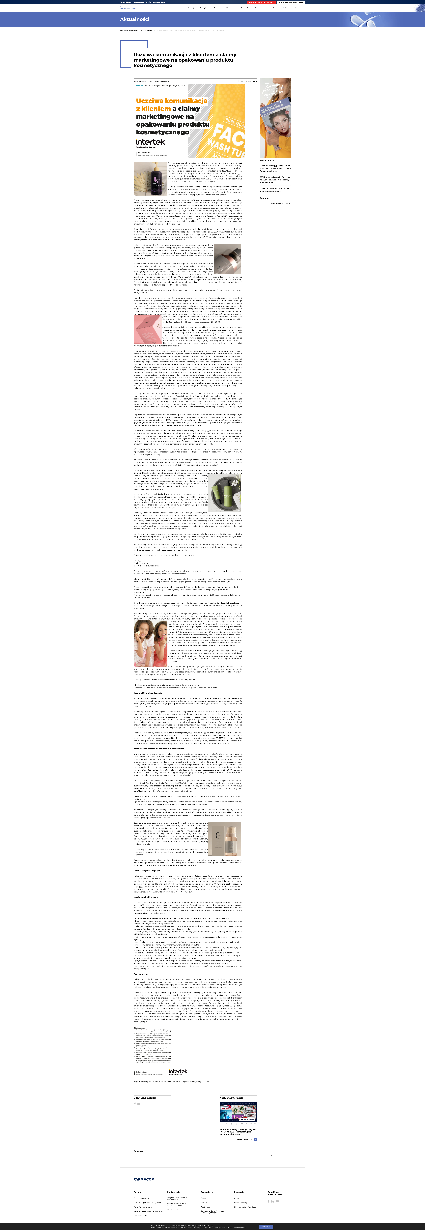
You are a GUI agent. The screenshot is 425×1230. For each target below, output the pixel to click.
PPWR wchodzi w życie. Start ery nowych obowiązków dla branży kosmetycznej (275, 180)
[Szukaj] (283, 8)
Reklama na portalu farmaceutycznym (148, 1211)
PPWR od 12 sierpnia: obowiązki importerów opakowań (274, 190)
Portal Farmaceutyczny (143, 1207)
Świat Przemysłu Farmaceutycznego (261, 2)
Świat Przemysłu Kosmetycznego (290, 2)
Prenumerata (259, 8)
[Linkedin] (272, 1201)
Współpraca (205, 1207)
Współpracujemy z (241, 1202)
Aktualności (151, 30)
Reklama (217, 8)
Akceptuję (266, 1227)
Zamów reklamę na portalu (281, 203)
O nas (236, 1198)
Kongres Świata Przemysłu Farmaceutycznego (177, 1204)
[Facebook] (268, 1201)
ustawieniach (240, 1228)
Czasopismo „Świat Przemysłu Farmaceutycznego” (212, 1212)
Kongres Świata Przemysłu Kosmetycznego (177, 1198)
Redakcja (272, 8)
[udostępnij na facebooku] (238, 81)
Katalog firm (245, 8)
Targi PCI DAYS (173, 1210)
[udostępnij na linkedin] (241, 81)
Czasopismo (204, 8)
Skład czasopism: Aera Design (245, 1207)
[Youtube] (277, 1201)
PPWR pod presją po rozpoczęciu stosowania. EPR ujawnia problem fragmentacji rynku (275, 168)
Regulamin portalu (141, 1216)
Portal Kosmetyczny (142, 1198)
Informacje (191, 8)
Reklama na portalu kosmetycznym (147, 1202)
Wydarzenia (230, 8)
